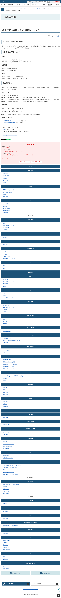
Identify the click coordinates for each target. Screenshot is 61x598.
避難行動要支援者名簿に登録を (10, 474)
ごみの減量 (5, 342)
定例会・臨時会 (6, 540)
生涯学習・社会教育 (30, 428)
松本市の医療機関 (7, 446)
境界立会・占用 (6, 305)
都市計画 (5, 321)
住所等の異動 (6, 175)
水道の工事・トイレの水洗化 (10, 364)
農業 (28, 8)
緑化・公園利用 (30, 327)
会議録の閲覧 (6, 547)
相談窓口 (30, 166)
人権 (30, 241)
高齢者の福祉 (30, 462)
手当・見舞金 (6, 493)
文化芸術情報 (6, 511)
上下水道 (30, 356)
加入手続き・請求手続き (9, 192)
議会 (30, 537)
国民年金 (30, 186)
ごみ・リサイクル (30, 335)
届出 (4, 390)
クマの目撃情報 (6, 147)
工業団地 (5, 404)
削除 (19, 10)
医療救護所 (30, 529)
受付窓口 (5, 182)
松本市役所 (9, 583)
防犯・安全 (30, 219)
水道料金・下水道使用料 (9, 362)
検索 (51, 2)
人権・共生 (5, 244)
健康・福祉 (18, 4)
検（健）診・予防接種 (8, 444)
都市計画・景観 (30, 315)
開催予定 (5, 542)
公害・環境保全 (30, 346)
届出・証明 (30, 170)
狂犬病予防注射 (6, 256)
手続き (4, 268)
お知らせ (5, 252)
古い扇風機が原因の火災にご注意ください (12, 151)
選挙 (30, 553)
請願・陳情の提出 (7, 549)
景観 (4, 319)
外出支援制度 (6, 491)
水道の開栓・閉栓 (7, 359)
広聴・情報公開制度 (30, 563)
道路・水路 (30, 301)
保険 (30, 452)
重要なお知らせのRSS (36, 161)
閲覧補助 (30, 1)
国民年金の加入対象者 (8, 190)
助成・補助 (5, 392)
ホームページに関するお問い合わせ (30, 589)
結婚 (30, 233)
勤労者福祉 (5, 406)
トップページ (7, 8)
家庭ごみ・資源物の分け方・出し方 (11, 340)
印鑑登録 (5, 178)
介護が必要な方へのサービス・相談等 (12, 465)
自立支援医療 (6, 489)
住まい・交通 (26, 4)
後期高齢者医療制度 (8, 458)
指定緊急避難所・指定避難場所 (30, 522)
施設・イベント (6, 432)
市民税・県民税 (6, 208)
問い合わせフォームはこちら (10, 135)
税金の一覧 (30, 215)
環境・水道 (34, 4)
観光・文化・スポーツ (50, 5)
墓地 (30, 262)
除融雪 (4, 312)
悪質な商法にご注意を (8, 225)
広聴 (4, 566)
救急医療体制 (6, 448)
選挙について (6, 556)
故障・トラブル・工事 (8, 368)
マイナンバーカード (8, 180)
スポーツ (30, 515)
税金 (30, 200)
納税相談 (5, 206)
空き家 (4, 286)
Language (36, 1)
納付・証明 (5, 204)
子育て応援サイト (30, 410)
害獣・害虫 (5, 394)
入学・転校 (30, 414)
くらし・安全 (3, 4)
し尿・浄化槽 (6, 350)
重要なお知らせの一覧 (24, 161)
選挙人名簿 (5, 559)
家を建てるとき (6, 279)
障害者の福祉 (30, 481)
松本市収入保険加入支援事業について (12, 10)
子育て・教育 (10, 4)
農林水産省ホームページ (9, 122)
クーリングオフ (6, 227)
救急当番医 (5, 441)
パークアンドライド (8, 297)
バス (4, 293)
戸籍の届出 (5, 173)
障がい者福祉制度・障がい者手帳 (11, 484)
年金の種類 (5, 196)
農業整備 (5, 380)
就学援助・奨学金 (30, 421)
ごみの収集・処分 (7, 338)
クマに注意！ (5, 158)
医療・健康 (30, 438)
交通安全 (5, 309)
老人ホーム (5, 469)
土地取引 (5, 323)
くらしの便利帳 (32, 8)
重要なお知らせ (57, 1)
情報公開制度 (6, 568)
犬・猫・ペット (30, 248)
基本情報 (57, 4)
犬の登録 (5, 254)
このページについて (37, 583)
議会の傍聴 (5, 545)
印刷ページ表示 (57, 36)
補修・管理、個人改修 (8, 307)
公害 (4, 352)
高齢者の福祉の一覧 (30, 477)
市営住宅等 (5, 283)
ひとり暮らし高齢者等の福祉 (10, 467)
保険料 (4, 194)
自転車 (4, 295)
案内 (4, 266)
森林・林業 (30, 384)
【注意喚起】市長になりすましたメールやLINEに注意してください (18, 155)
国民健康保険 (6, 455)
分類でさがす (13, 8)
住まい (30, 276)
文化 (30, 507)
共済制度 (5, 229)
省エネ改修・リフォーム (9, 281)
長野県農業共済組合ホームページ (12, 121)
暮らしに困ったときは (8, 503)
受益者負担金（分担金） (9, 366)
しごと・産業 (42, 4)
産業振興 (24, 8)
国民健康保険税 (6, 210)
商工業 (30, 398)
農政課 (4, 129)
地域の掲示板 (30, 272)
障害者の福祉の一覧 (30, 496)
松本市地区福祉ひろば (8, 472)
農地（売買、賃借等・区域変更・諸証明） (13, 376)
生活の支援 (30, 500)
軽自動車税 (5, 212)
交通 (30, 290)
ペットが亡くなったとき (9, 258)
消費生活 (5, 223)
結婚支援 (5, 237)
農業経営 (40, 8)
